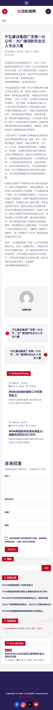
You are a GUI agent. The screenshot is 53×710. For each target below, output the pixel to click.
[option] (26, 655)
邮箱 (7, 512)
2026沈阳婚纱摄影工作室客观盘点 (17, 585)
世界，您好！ (37, 628)
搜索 (9, 559)
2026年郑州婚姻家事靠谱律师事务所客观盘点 (22, 611)
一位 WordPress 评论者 (13, 628)
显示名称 (9, 499)
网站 (7, 525)
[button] (42, 643)
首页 (4, 20)
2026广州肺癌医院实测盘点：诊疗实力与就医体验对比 (26, 604)
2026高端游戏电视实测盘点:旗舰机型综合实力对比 (25, 591)
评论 (7, 476)
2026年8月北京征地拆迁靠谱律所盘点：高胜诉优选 (25, 598)
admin (11, 51)
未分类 (20, 51)
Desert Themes (26, 697)
